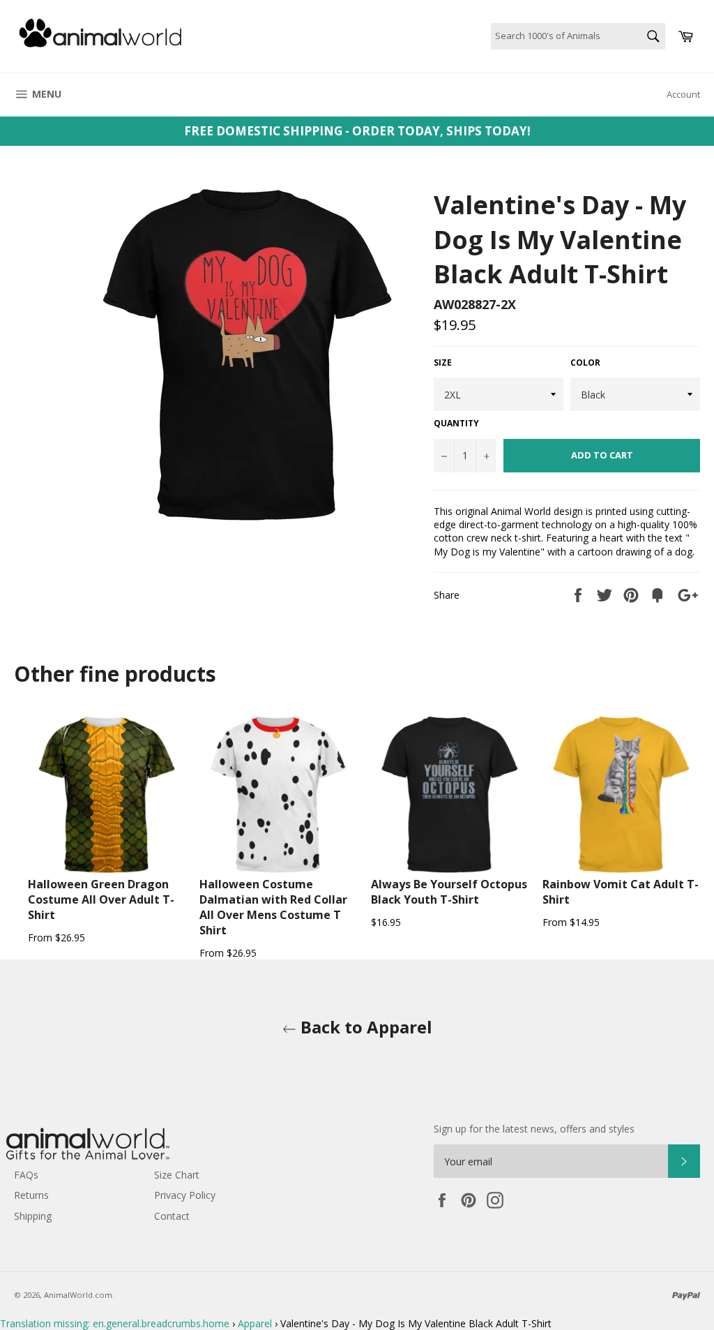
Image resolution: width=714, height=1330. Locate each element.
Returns (31, 1195)
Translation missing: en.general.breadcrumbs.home (114, 1323)
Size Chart (176, 1174)
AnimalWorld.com (78, 1295)
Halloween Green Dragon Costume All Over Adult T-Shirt (101, 899)
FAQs (26, 1174)
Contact (172, 1216)
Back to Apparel (364, 1026)
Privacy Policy (184, 1195)
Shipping (33, 1216)
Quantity (456, 423)
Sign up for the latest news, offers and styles (534, 1128)
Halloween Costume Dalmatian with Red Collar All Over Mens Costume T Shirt (273, 907)
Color (585, 362)
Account (683, 94)
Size (443, 362)
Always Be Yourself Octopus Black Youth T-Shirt (449, 891)
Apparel (255, 1323)
